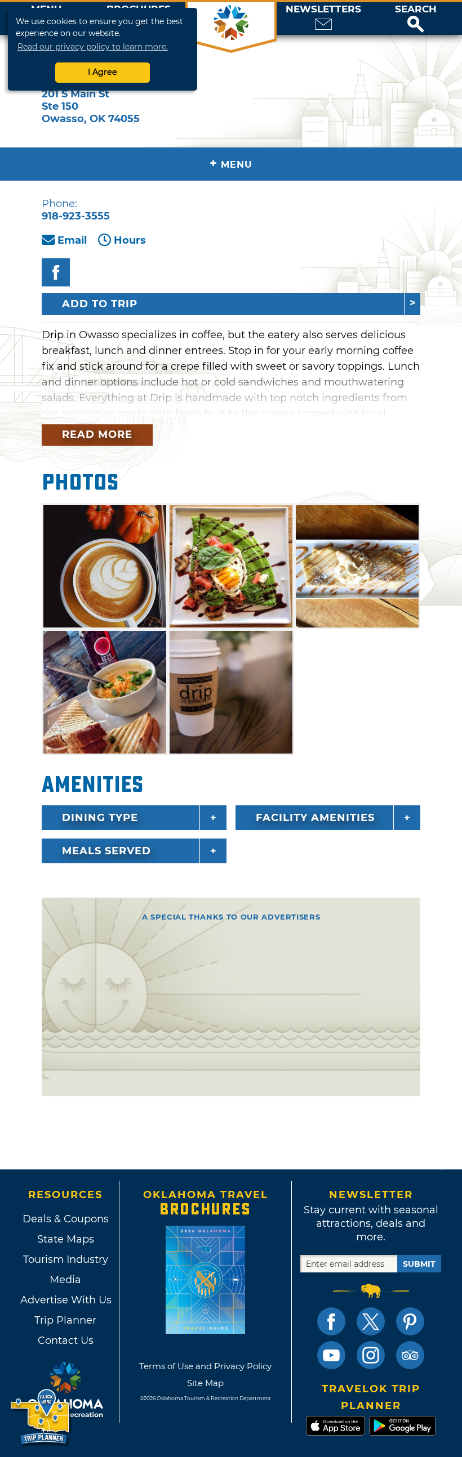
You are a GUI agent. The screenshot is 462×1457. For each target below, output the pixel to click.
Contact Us (66, 1340)
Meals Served (106, 851)
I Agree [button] (102, 72)
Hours (130, 240)
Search (416, 9)
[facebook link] (331, 1321)
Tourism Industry (65, 1259)
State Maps (65, 1239)
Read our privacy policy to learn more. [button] (92, 47)
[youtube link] (331, 1355)
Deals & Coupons (66, 1219)
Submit (419, 1264)
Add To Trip (99, 304)
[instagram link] (371, 1355)
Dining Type (100, 818)
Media (65, 1280)
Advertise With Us (65, 1300)
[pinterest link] (410, 1321)
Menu (231, 163)
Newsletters (323, 9)
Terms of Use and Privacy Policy (205, 1366)
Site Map (205, 1383)
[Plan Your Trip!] (40, 1417)
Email (72, 240)
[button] (416, 18)
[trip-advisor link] (410, 1355)
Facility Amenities (315, 818)
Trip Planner (65, 1320)
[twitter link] (371, 1321)
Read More (97, 434)
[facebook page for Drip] (56, 272)
